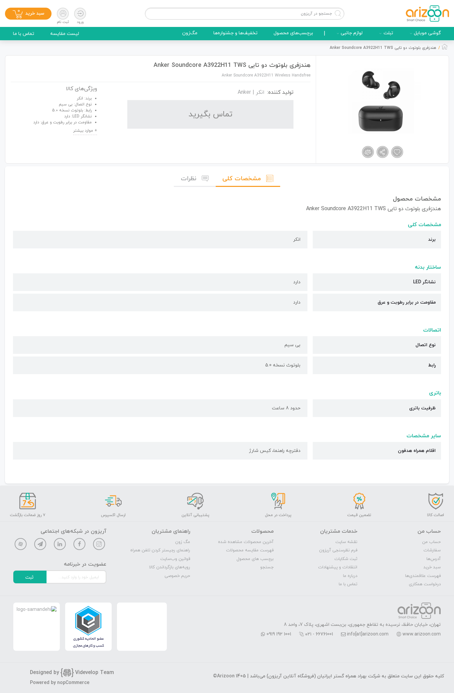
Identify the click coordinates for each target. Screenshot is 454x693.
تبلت (388, 33)
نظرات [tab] (188, 179)
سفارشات (432, 550)
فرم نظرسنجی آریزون (338, 550)
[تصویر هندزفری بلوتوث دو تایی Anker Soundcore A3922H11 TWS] (381, 101)
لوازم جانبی (352, 33)
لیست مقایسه (64, 34)
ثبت (29, 577)
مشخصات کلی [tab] (241, 179)
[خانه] (445, 48)
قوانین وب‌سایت (175, 559)
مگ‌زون (189, 33)
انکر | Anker (251, 92)
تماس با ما (23, 34)
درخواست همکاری (425, 584)
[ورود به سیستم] (80, 14)
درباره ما (350, 576)
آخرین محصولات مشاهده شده (246, 542)
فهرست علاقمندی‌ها (423, 576)
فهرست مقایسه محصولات (250, 550)
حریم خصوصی (177, 576)
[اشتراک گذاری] (383, 152)
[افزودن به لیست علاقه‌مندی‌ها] (397, 152)
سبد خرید (432, 567)
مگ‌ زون (182, 542)
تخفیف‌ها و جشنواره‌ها (235, 33)
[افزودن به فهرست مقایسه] (368, 152)
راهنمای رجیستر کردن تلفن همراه (160, 550)
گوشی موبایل (427, 33)
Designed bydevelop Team (72, 672)
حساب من (431, 542)
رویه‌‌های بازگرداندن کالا (169, 567)
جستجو (267, 567)
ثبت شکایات (345, 559)
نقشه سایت (346, 542)
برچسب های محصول (255, 559)
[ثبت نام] (63, 14)
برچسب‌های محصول (293, 33)
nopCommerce (73, 683)
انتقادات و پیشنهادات (337, 567)
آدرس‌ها (433, 559)
